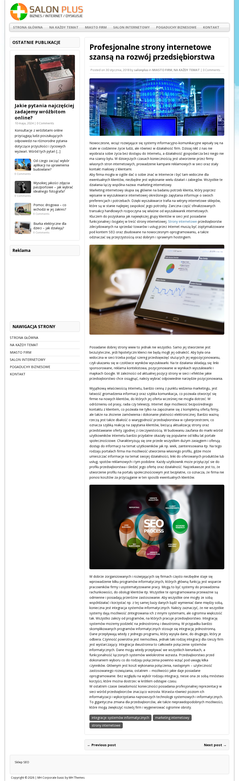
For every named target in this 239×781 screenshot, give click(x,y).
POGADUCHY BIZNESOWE (176, 27)
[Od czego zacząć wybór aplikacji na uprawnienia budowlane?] (23, 168)
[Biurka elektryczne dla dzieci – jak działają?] (23, 231)
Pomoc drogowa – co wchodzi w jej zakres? (49, 207)
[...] (58, 151)
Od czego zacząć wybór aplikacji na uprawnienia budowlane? (51, 164)
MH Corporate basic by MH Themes (60, 778)
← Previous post (101, 744)
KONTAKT (211, 27)
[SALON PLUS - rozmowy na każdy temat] (119, 11)
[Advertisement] (45, 287)
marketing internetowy (172, 717)
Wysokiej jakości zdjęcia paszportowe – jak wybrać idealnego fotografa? (53, 187)
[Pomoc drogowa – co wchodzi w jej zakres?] (23, 212)
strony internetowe (106, 725)
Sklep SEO (22, 762)
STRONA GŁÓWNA (28, 27)
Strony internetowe (182, 221)
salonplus (141, 70)
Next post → (215, 744)
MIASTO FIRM (96, 27)
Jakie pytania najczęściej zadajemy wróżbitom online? (44, 111)
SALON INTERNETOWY (131, 27)
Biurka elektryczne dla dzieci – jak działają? (49, 225)
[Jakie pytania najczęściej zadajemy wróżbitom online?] (45, 97)
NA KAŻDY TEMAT (63, 27)
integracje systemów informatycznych (120, 717)
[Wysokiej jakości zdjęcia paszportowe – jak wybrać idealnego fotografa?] (23, 190)
